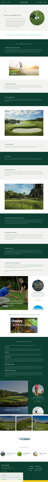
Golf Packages (39, 468)
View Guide (9, 454)
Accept (19, 479)
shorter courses (31, 264)
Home (5, 11)
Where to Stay (38, 466)
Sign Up (25, 454)
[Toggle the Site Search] (39, 2)
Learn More (4, 479)
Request (41, 454)
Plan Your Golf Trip (38, 470)
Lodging (8, 2)
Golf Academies (13, 270)
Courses (3, 2)
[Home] (24, 2)
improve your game (16, 26)
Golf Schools (31, 468)
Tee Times (30, 470)
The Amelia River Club (12, 267)
